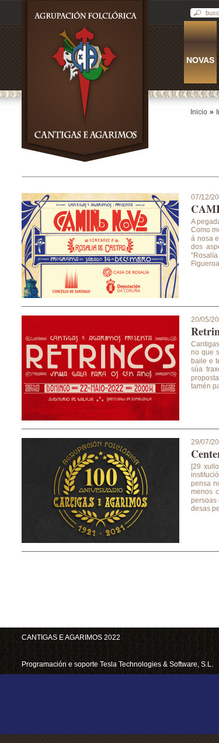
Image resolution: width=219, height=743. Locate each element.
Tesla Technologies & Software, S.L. (156, 664)
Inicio (198, 112)
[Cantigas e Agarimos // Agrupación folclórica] (85, 162)
